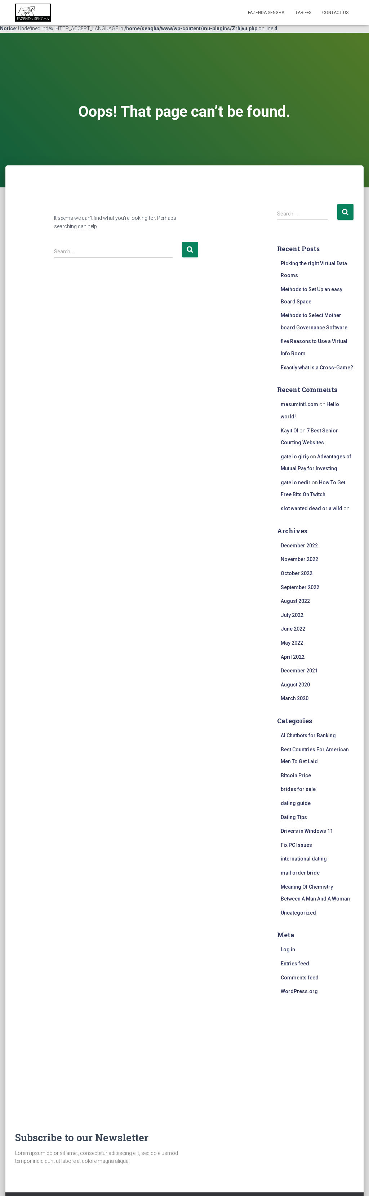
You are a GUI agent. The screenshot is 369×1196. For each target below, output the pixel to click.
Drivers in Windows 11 (307, 831)
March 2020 (294, 698)
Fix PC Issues (296, 845)
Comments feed (300, 978)
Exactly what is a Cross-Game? (317, 367)
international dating (304, 859)
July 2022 (292, 615)
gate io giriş (295, 456)
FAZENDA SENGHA (266, 12)
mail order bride (300, 873)
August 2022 (295, 601)
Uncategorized (298, 913)
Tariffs (303, 12)
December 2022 (299, 545)
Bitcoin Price (296, 775)
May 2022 (292, 643)
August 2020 (295, 685)
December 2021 (299, 670)
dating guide (296, 803)
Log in (288, 949)
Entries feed (295, 963)
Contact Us (335, 12)
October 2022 (296, 573)
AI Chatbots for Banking (308, 735)
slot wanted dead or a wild (311, 508)
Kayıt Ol (289, 431)
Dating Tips (294, 817)
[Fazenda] (33, 13)
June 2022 (293, 629)
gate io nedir (296, 482)
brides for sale (298, 789)
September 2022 (300, 587)
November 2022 (299, 559)
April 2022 (292, 657)
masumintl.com (299, 404)
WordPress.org (299, 991)
